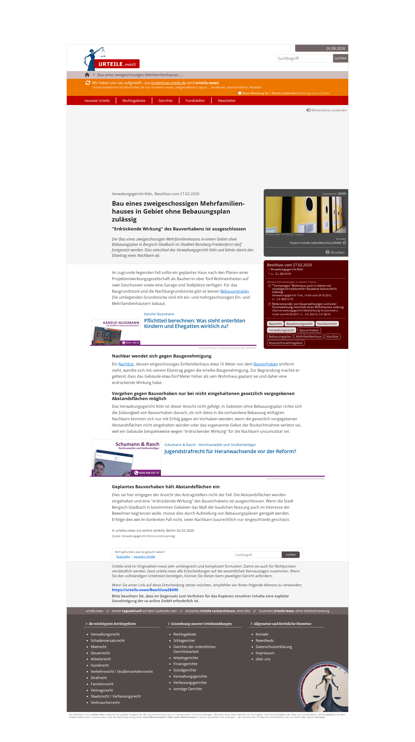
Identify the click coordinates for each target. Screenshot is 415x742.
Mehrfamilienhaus (309, 336)
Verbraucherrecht (105, 702)
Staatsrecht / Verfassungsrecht (116, 696)
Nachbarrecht (327, 324)
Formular (320, 717)
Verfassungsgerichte (190, 682)
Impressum (265, 652)
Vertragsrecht (102, 690)
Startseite (123, 556)
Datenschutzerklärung (274, 646)
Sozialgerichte (184, 670)
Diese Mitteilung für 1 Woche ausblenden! (286, 93)
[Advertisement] (207, 149)
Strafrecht (99, 677)
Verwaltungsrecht (281, 330)
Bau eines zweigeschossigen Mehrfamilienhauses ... (140, 74)
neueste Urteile (97, 100)
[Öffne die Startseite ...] (128, 58)
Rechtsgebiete (133, 100)
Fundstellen (195, 100)
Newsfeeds (265, 640)
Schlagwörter (184, 640)
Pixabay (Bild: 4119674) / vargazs (285, 234)
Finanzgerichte (185, 663)
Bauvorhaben (309, 330)
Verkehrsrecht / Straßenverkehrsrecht (122, 671)
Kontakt (262, 634)
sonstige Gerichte (187, 688)
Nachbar (332, 336)
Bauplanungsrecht (300, 324)
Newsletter (227, 100)
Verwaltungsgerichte (190, 676)
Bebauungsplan (280, 336)
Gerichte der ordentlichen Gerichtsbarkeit (194, 649)
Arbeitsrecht (101, 658)
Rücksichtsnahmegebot (286, 343)
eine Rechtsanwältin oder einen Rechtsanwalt (169, 717)
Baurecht (275, 324)
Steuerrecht (100, 652)
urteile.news (98, 714)
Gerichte (165, 100)
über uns (263, 658)
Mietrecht (98, 646)
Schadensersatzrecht (108, 640)
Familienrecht (102, 683)
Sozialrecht (100, 665)
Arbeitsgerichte (185, 657)
